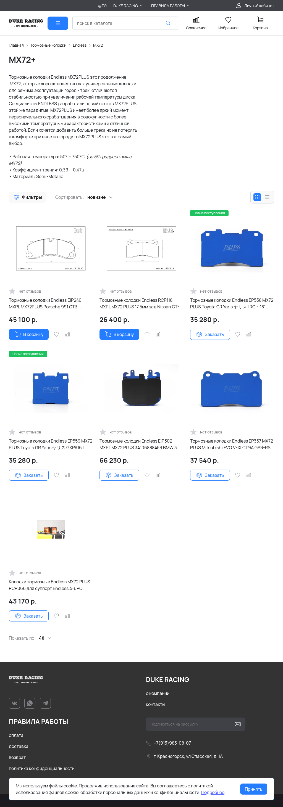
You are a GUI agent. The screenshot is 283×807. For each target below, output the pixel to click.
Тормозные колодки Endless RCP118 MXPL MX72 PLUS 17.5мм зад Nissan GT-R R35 (140, 303)
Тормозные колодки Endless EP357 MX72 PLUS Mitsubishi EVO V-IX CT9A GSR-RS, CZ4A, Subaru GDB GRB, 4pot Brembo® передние (231, 444)
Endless (80, 45)
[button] (27, 197)
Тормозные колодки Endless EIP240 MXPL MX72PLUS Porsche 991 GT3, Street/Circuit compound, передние (45, 303)
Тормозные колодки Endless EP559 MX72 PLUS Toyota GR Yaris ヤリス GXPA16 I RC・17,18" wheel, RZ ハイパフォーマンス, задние (50, 444)
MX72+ (99, 45)
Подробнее (212, 792)
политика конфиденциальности (42, 768)
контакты (155, 704)
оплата (16, 735)
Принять (254, 789)
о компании (157, 693)
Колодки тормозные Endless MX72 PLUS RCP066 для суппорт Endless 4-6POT (49, 585)
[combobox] (125, 23)
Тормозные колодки (48, 45)
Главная (16, 45)
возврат (17, 757)
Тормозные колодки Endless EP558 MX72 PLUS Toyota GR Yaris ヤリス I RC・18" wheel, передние (231, 303)
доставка (18, 746)
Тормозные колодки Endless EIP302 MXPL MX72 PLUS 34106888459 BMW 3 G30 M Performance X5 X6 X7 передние (139, 444)
